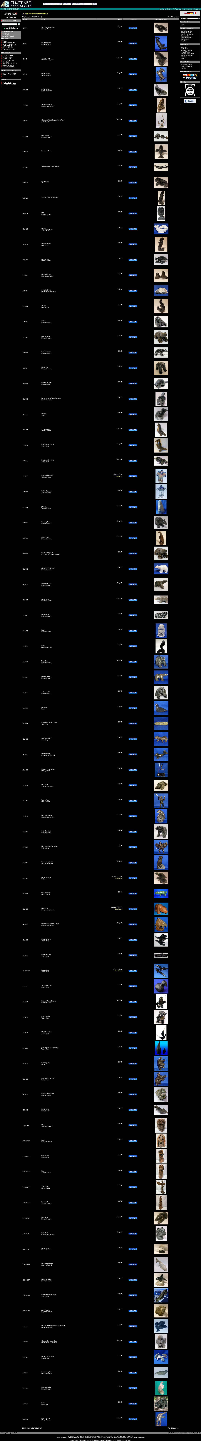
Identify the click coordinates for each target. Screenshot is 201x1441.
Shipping (183, 57)
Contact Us (184, 49)
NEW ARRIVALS (7, 32)
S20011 (25, 584)
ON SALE (5, 34)
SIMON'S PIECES (8, 36)
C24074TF (26, 1249)
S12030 (25, 940)
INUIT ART (79, 1436)
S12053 (25, 863)
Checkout (196, 9)
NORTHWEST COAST (9, 75)
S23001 (25, 306)
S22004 (25, 368)
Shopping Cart (185, 22)
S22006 (25, 337)
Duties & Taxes (185, 52)
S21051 (25, 507)
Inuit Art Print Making (187, 34)
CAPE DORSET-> (8, 60)
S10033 (25, 1063)
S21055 (25, 476)
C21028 (25, 1388)
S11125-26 (26, 971)
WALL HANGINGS (8, 67)
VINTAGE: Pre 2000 (9, 49)
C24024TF (26, 1311)
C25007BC (26, 1141)
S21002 (25, 569)
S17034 (25, 662)
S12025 (25, 955)
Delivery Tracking (186, 50)
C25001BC (26, 1203)
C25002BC (26, 1187)
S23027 (25, 182)
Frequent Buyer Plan (187, 54)
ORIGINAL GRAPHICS (10, 63)
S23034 (25, 152)
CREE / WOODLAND (9, 73)
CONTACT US (111, 1436)
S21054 (25, 492)
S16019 (25, 708)
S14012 (25, 816)
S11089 (25, 1017)
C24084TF (26, 1218)
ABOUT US (104, 1436)
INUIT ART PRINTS (121, 1436)
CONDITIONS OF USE (111, 1440)
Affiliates (168, 9)
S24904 (25, 136)
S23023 (25, 198)
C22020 (25, 1373)
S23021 (25, 213)
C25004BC (26, 1156)
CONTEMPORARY (13, 9)
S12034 (25, 924)
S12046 (25, 893)
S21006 (25, 553)
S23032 (25, 167)
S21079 (25, 445)
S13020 (25, 847)
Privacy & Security (186, 66)
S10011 (25, 1094)
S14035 (25, 770)
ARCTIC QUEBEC (8, 55)
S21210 (25, 414)
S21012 (25, 538)
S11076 (25, 1048)
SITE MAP (130, 1436)
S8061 (25, 43)
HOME (4, 9)
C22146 (25, 1357)
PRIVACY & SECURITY (124, 1440)
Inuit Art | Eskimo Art (187, 28)
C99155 (25, 1110)
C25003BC (26, 1172)
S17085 (25, 615)
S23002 (25, 291)
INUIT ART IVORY (101, 1437)
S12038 (25, 909)
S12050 (25, 878)
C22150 (25, 1342)
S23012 (25, 244)
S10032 (25, 1079)
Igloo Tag (183, 82)
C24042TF (26, 1295)
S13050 (25, 832)
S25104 (25, 105)
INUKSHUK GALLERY (10, 44)
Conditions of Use (186, 65)
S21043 (25, 523)
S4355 (25, 59)
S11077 (25, 1033)
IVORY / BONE (7, 46)
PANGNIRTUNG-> (8, 65)
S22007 (25, 322)
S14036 (25, 754)
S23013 (25, 229)
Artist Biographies (186, 31)
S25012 (25, 121)
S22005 (25, 353)
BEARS (5, 41)
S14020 (25, 801)
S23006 (25, 275)
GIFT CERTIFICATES (9, 84)
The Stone (184, 41)
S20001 (25, 600)
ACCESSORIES (8, 47)
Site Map (183, 68)
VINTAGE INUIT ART (90, 1437)
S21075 (25, 461)
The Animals (184, 36)
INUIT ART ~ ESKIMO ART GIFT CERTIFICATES (120, 1437)
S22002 (25, 399)
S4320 (25, 74)
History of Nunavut (186, 33)
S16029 (25, 693)
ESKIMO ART (71, 1436)
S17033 (25, 677)
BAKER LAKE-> (8, 59)
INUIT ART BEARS (62, 1437)
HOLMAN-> (6, 62)
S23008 (25, 260)
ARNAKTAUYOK (8, 57)
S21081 (25, 430)
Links (182, 58)
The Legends (185, 39)
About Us (183, 47)
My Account (177, 9)
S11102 (25, 1002)
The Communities (186, 37)
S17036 (25, 646)
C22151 (25, 1326)
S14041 (25, 723)
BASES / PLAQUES (9, 82)
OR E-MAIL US (11, 17)
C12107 (25, 1419)
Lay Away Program (187, 55)
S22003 (25, 383)
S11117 (25, 986)
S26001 (25, 90)
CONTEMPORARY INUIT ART (76, 1437)
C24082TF (26, 1233)
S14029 (25, 785)
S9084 (25, 28)
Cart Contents (187, 9)
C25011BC (26, 1125)
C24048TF (26, 1264)
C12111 (25, 1404)
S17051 (25, 631)
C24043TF (26, 1280)
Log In (162, 9)
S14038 (25, 739)
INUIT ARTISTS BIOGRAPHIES (91, 1436)
